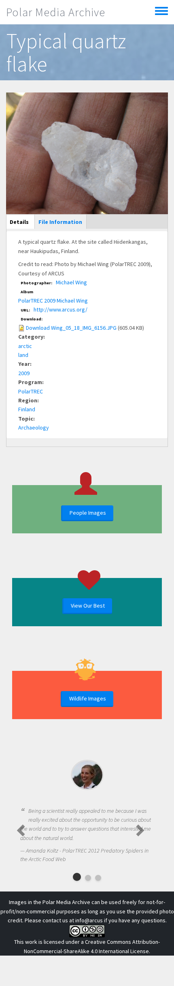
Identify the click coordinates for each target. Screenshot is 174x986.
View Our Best (88, 605)
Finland (26, 409)
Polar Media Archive (55, 12)
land (23, 355)
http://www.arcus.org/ (60, 309)
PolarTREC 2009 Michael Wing (53, 300)
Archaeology (33, 427)
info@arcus (89, 920)
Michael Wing (71, 282)
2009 (24, 373)
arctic (25, 346)
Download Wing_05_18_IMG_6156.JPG (71, 327)
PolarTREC (30, 391)
